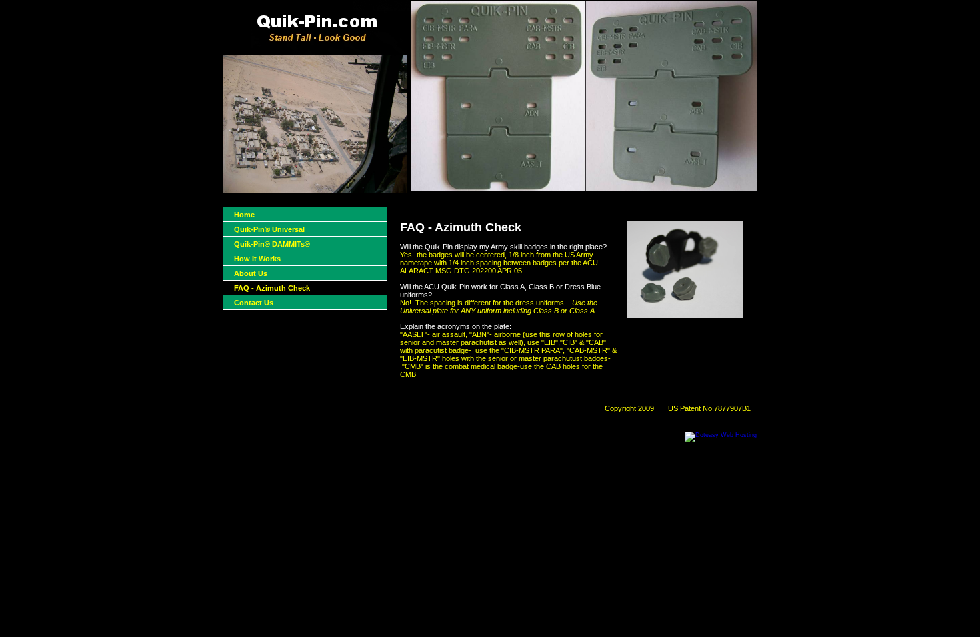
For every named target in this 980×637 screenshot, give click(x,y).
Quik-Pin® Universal (269, 229)
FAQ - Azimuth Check (272, 288)
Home (244, 215)
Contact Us (253, 303)
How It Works (257, 259)
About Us (250, 273)
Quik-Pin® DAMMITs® (272, 244)
